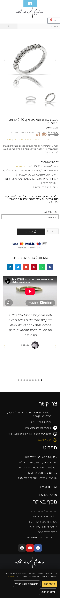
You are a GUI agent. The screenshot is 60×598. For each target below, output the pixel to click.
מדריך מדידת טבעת (47, 532)
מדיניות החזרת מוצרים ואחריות (42, 537)
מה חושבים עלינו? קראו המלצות (42, 472)
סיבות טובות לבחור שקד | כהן (43, 521)
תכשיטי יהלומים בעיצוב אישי (43, 526)
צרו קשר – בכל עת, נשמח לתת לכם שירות (37, 478)
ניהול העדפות (48, 591)
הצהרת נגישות (48, 486)
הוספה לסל (29, 231)
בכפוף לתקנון (22, 166)
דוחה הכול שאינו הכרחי (26, 584)
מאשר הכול (49, 584)
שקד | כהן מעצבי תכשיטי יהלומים (41, 457)
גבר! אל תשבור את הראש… (44, 516)
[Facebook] (38, 548)
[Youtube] (30, 548)
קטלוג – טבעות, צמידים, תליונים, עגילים (38, 462)
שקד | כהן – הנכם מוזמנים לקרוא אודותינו (37, 467)
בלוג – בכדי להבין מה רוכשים (43, 511)
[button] (55, 60)
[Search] (8, 26)
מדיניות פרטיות (47, 494)
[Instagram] (22, 548)
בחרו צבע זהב (50, 211)
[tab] (48, 139)
